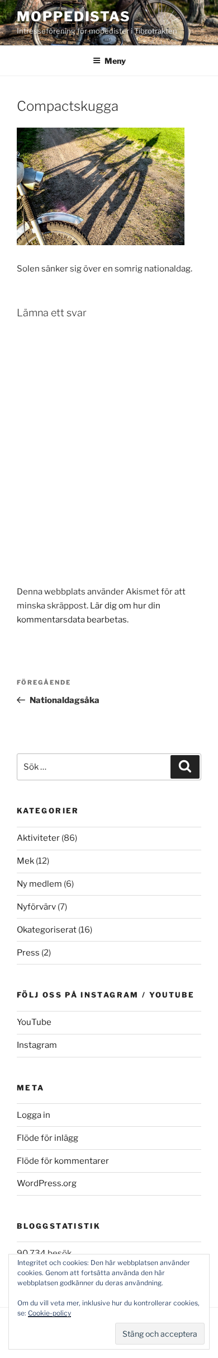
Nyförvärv (36, 907)
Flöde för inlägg (47, 1138)
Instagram (37, 1045)
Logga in (33, 1115)
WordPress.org (47, 1183)
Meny (115, 60)
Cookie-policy (49, 1313)
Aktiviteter (38, 838)
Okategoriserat (47, 930)
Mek (25, 861)
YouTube (34, 1022)
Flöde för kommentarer (63, 1161)
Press (28, 953)
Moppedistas (74, 16)
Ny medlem (39, 884)
